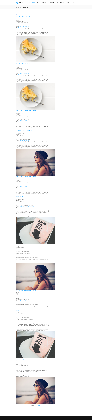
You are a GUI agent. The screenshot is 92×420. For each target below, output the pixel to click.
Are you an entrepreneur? (24, 16)
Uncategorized (22, 206)
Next (38, 405)
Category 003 (22, 120)
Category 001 (22, 26)
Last (39, 405)
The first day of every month (24, 130)
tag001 (19, 27)
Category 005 (26, 26)
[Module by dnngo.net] (19, 2)
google (19, 207)
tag (18, 121)
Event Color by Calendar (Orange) (26, 110)
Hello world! (20, 196)
